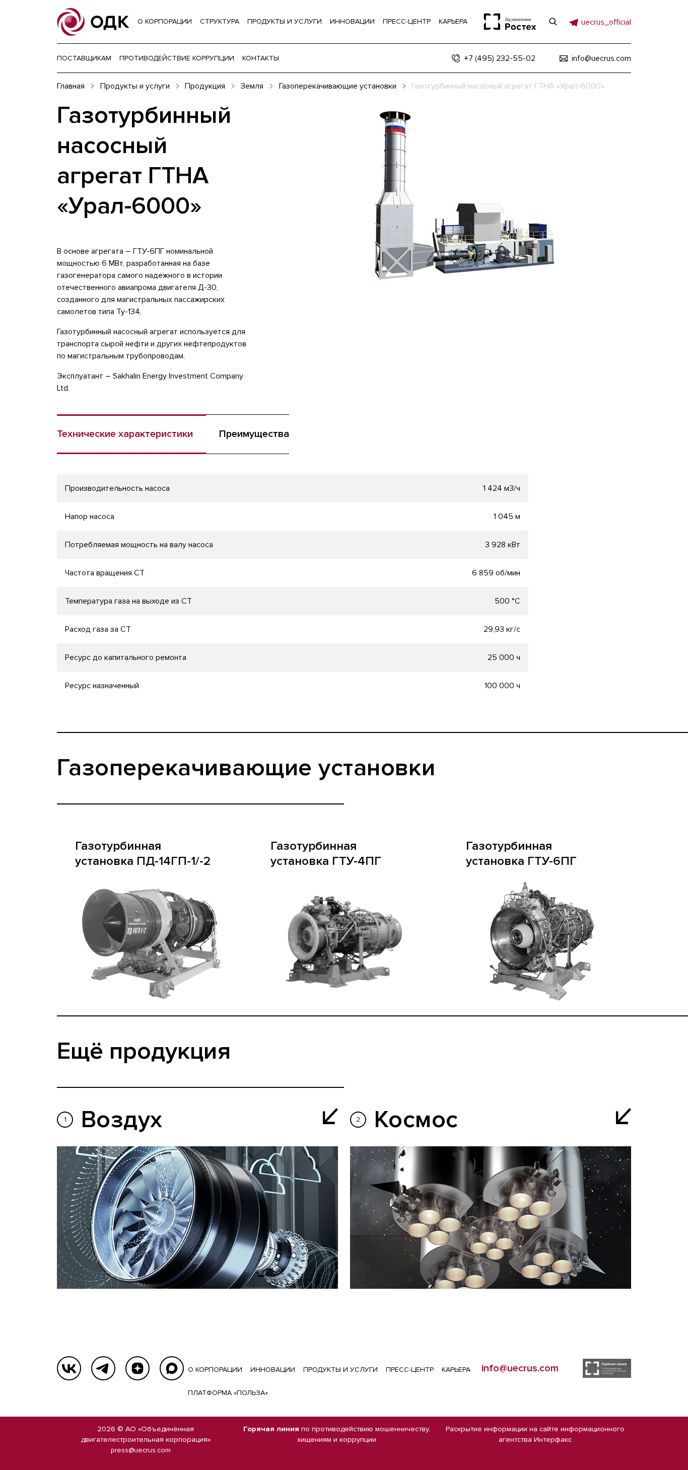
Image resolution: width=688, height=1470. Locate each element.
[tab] (247, 434)
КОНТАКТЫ (260, 58)
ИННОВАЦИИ (272, 1369)
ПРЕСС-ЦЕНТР (410, 1369)
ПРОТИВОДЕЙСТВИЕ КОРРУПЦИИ (176, 58)
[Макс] (172, 1368)
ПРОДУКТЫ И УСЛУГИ (340, 1369)
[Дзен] (137, 1368)
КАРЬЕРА (456, 1369)
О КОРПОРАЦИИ (215, 1369)
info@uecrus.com (520, 1368)
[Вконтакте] (69, 1368)
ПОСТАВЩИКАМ (84, 58)
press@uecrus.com (141, 1450)
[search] (553, 22)
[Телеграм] (103, 1368)
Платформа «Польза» (228, 1392)
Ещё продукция (144, 1051)
